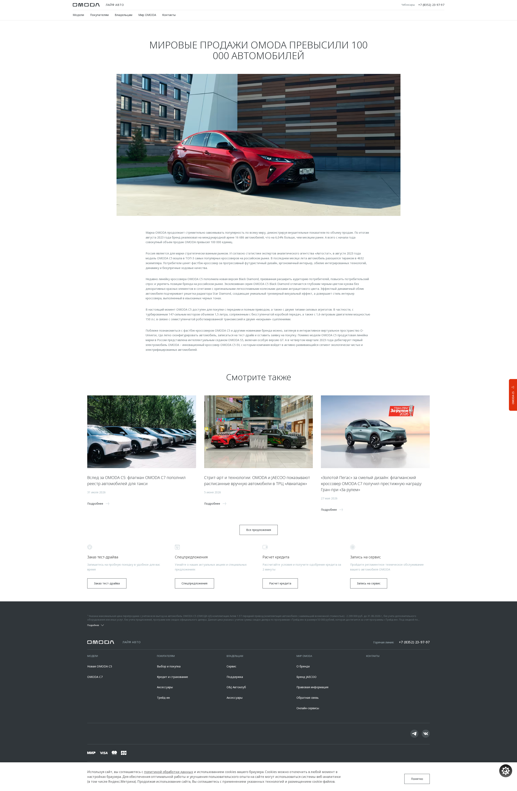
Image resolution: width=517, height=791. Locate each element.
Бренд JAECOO (306, 677)
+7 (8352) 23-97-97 (431, 4)
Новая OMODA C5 (99, 666)
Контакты (169, 15)
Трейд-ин (163, 698)
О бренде (303, 666)
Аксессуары (165, 687)
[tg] (414, 734)
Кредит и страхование (172, 677)
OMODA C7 (95, 677)
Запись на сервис (368, 583)
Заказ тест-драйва (107, 583)
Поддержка (235, 677)
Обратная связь (307, 698)
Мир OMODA (147, 15)
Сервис (231, 666)
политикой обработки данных (168, 772)
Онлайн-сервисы (307, 708)
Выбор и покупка (169, 666)
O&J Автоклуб (236, 687)
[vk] (426, 734)
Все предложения (258, 530)
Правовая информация (312, 687)
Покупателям (99, 15)
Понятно (417, 779)
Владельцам (123, 15)
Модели (78, 15)
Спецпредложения (194, 583)
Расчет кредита (280, 583)
